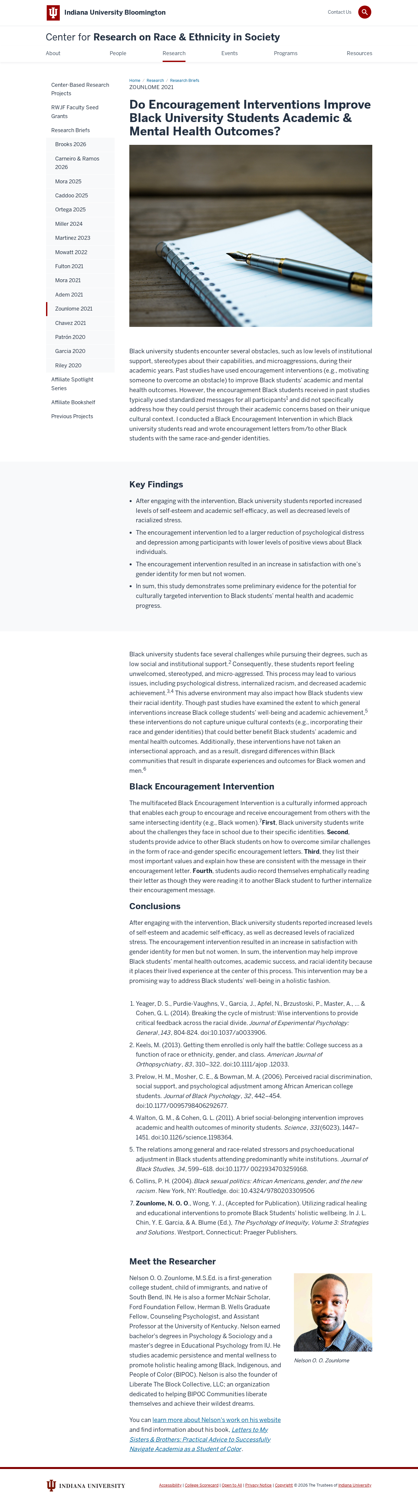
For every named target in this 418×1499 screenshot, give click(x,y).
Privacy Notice (258, 1485)
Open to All (232, 1485)
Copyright (284, 1485)
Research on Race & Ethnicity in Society (163, 37)
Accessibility (170, 1485)
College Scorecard (201, 1485)
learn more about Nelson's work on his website (217, 1420)
